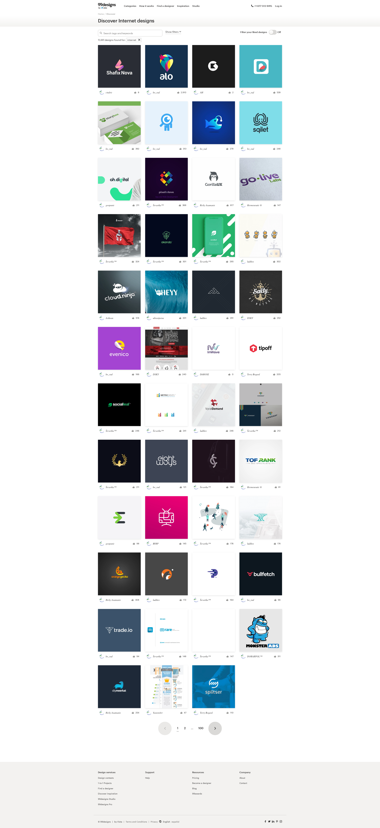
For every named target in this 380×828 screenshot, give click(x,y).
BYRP (156, 543)
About (242, 778)
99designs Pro (105, 804)
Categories (130, 5)
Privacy (154, 821)
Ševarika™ (158, 205)
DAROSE (204, 374)
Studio (196, 5)
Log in (278, 5)
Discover (110, 14)
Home (101, 14)
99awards (197, 793)
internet (131, 39)
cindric (109, 92)
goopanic (110, 205)
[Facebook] (265, 821)
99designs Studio (106, 799)
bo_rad (156, 92)
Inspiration (183, 5)
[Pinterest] (277, 821)
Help (147, 778)
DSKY (250, 317)
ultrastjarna (158, 317)
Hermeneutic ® (254, 205)
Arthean (109, 317)
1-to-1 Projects (105, 783)
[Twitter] (269, 821)
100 (200, 728)
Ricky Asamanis (207, 205)
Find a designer (165, 5)
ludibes (250, 261)
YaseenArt (157, 712)
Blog (194, 788)
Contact (243, 783)
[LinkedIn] (273, 821)
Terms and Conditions (136, 821)
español (175, 821)
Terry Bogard (253, 374)
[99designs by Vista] (107, 6)
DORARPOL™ (254, 656)
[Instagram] (281, 821)
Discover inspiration (107, 793)
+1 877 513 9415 (263, 5)
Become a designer (201, 783)
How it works (146, 5)
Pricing (195, 778)
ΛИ (201, 92)
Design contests (106, 778)
